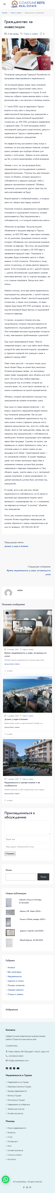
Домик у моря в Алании (16, 719)
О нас (10, 1137)
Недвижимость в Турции (18, 1082)
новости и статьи (16, 980)
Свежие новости (16, 989)
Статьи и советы (16, 13)
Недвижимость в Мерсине (19, 1105)
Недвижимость (15, 976)
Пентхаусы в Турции (16, 1100)
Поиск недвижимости (17, 1128)
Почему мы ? (13, 1141)
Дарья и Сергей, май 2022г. (32, 930)
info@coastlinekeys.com (18, 1061)
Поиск (9, 870)
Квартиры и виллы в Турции (19, 1087)
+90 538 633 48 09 (15, 1056)
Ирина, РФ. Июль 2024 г (30, 911)
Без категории (14, 971)
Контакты (12, 1159)
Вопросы (11, 1133)
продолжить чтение (11, 664)
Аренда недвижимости (17, 1091)
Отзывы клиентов (16, 985)
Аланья (11, 967)
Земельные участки (16, 1109)
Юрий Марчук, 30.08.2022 (31, 940)
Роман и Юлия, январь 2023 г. (33, 919)
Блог (10, 1146)
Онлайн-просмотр (15, 1113)
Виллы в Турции (14, 1096)
